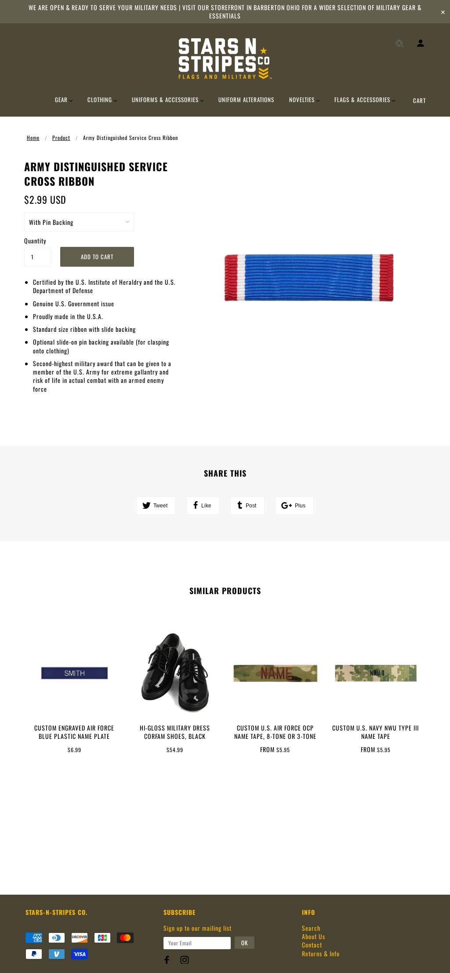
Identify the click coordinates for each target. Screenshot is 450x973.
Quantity (35, 240)
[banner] (225, 59)
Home (33, 137)
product (61, 137)
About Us (313, 936)
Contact (312, 944)
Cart (419, 100)
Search (311, 928)
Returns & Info (321, 953)
